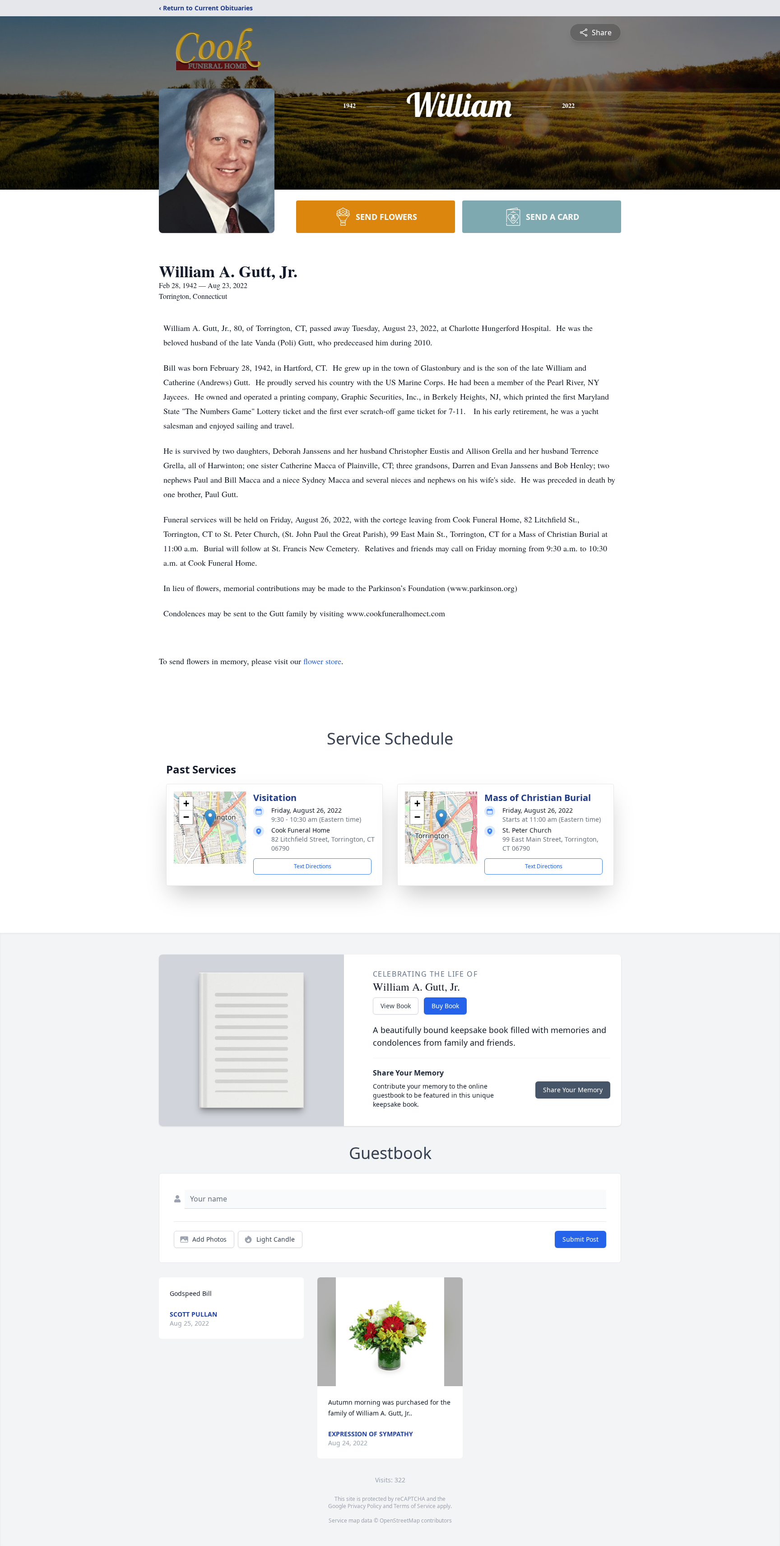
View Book (396, 1005)
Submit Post (580, 1239)
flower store (322, 661)
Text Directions (312, 866)
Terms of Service (415, 1506)
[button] (210, 818)
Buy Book (445, 1005)
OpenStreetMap (400, 1520)
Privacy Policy (364, 1506)
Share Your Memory (573, 1089)
